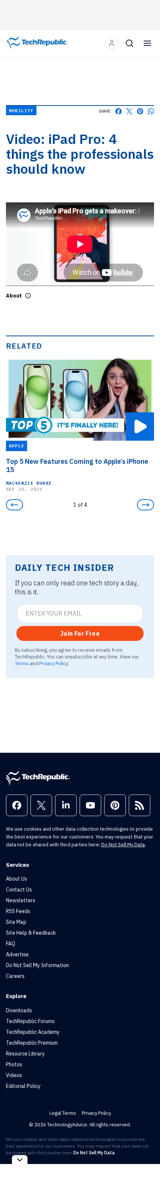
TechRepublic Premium (32, 1042)
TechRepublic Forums (30, 1021)
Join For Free (80, 633)
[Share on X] (129, 111)
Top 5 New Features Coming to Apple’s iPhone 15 (77, 465)
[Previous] (14, 504)
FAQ (10, 943)
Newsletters (20, 900)
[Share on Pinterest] (140, 111)
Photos (14, 1064)
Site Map (16, 922)
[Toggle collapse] (20, 1159)
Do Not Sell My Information (37, 965)
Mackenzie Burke (29, 482)
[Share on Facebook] (118, 111)
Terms (22, 663)
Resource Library (25, 1053)
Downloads (19, 1010)
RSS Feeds (18, 911)
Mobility (21, 110)
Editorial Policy (23, 1086)
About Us (16, 878)
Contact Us (19, 889)
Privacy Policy (53, 663)
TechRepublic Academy (33, 1032)
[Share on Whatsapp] (151, 111)
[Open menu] (147, 43)
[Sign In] (111, 43)
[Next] (145, 504)
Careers (15, 976)
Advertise (17, 954)
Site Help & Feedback (31, 932)
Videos (14, 1075)
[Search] (129, 43)
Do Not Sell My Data (123, 844)
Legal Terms (62, 1113)
